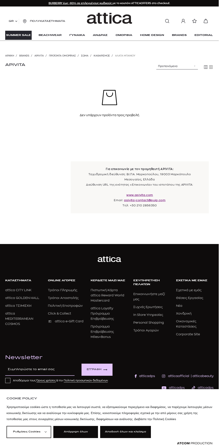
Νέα (179, 305)
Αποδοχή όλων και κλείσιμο (125, 432)
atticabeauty (202, 376)
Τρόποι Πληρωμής (62, 290)
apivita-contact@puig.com (145, 200)
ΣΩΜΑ (84, 56)
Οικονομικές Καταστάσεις (186, 324)
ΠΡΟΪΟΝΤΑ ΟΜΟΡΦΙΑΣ (62, 56)
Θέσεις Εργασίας (189, 298)
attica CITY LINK (18, 290)
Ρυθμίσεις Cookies (26, 432)
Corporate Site (188, 334)
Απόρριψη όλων (76, 432)
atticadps (147, 376)
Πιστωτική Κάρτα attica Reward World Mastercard (107, 295)
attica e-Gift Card (69, 321)
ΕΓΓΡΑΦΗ (94, 369)
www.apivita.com (139, 195)
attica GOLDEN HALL (22, 298)
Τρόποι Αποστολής (63, 298)
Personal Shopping (148, 322)
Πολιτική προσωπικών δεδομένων (86, 380)
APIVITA (39, 56)
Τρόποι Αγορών (146, 330)
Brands (24, 56)
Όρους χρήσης (46, 380)
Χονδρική (183, 313)
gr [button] (11, 21)
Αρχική (9, 56)
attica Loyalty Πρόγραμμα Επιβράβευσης (102, 313)
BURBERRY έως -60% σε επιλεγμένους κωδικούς (81, 3)
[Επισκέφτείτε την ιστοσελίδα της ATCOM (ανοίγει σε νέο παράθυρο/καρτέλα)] (194, 443)
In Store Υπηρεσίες (148, 314)
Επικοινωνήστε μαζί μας (149, 296)
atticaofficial (178, 376)
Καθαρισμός (102, 56)
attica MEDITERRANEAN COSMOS (19, 319)
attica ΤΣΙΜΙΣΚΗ (18, 305)
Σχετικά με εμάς (188, 290)
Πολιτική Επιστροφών (65, 305)
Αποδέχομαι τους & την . (60, 380)
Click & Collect (59, 313)
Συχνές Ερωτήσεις (148, 307)
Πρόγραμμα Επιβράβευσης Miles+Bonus (102, 332)
